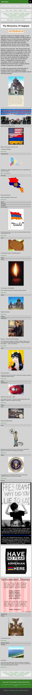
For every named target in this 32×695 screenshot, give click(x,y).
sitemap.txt (13, 692)
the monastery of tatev (22, 15)
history (8, 6)
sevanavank (7, 14)
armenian (3, 6)
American (15, 10)
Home (7, 10)
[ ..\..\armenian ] (4, 13)
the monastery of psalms (11, 15)
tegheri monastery (14, 14)
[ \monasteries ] (17, 13)
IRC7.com (3, 173)
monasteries (14, 6)
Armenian (20, 10)
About (11, 10)
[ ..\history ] (10, 13)
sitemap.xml (18, 692)
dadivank (22, 13)
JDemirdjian (4, 1)
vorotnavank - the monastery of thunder (16, 675)
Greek (25, 10)
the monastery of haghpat (24, 6)
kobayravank (28, 13)
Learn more (3, 151)
